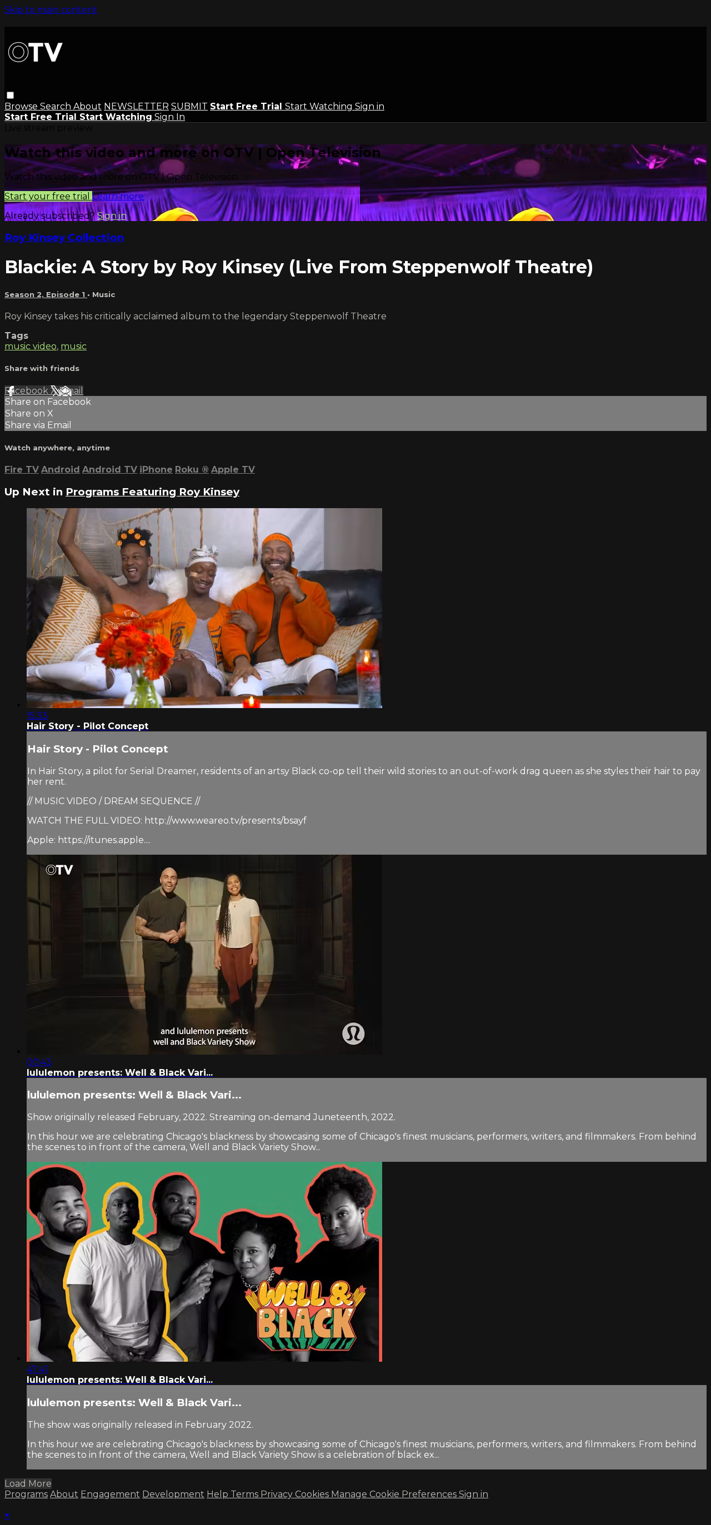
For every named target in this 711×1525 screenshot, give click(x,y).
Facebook (27, 390)
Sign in (369, 106)
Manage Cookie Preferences (395, 1494)
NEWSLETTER (136, 106)
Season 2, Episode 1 (45, 294)
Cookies (313, 1494)
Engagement (110, 1494)
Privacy (278, 1494)
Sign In (169, 117)
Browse (22, 106)
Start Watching (320, 106)
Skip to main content (50, 9)
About (87, 106)
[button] (10, 95)
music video (30, 346)
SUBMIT (189, 106)
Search (56, 106)
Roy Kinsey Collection (64, 237)
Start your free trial (48, 196)
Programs (26, 1494)
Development (173, 1494)
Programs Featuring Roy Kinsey (152, 491)
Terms (246, 1494)
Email (71, 390)
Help (219, 1494)
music (74, 346)
